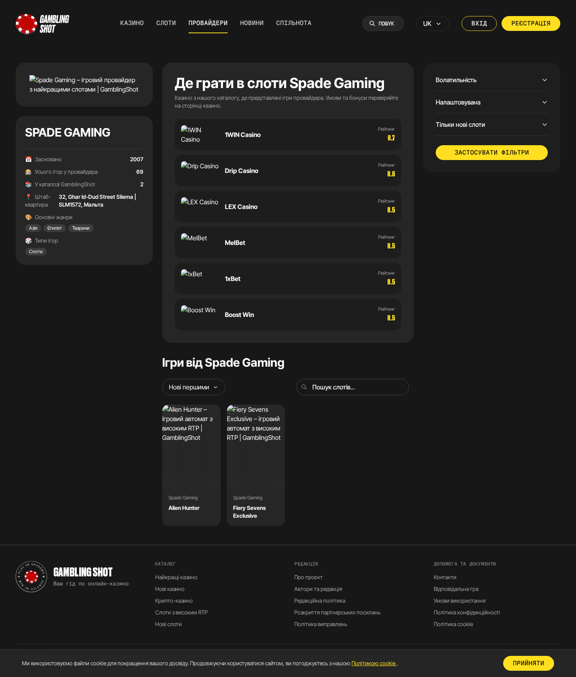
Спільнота (294, 23)
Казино (132, 23)
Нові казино (170, 588)
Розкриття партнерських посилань (337, 612)
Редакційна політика (319, 600)
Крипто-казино (174, 600)
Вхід (479, 23)
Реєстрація (531, 23)
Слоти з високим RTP (181, 612)
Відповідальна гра (456, 588)
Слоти (166, 23)
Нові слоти (168, 624)
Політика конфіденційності (467, 612)
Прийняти (528, 663)
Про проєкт (308, 577)
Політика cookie (453, 624)
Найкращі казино (176, 577)
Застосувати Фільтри (492, 152)
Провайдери (208, 23)
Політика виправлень (320, 624)
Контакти (445, 577)
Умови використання (459, 600)
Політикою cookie (374, 663)
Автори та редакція (318, 588)
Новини (252, 23)
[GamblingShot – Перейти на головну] (43, 23)
